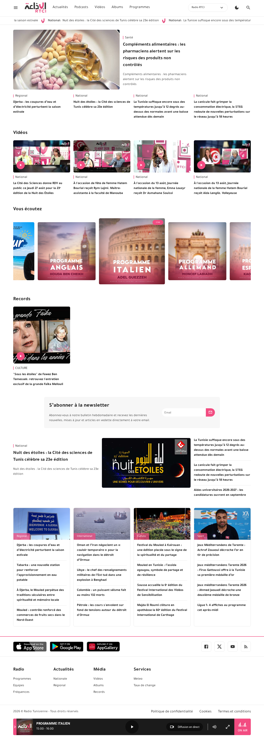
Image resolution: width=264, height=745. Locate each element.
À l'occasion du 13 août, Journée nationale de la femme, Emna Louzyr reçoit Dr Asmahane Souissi (159, 188)
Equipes (18, 685)
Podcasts (81, 7)
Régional (21, 96)
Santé (129, 38)
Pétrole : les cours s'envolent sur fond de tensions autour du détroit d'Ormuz (101, 610)
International (84, 536)
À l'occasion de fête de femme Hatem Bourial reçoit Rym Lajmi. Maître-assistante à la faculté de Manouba (100, 188)
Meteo (138, 679)
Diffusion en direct (188, 726)
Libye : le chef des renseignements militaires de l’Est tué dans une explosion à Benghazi (102, 575)
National (81, 96)
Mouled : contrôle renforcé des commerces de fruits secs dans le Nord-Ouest (41, 615)
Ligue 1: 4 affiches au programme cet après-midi (221, 608)
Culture (141, 536)
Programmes (140, 7)
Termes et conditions (234, 712)
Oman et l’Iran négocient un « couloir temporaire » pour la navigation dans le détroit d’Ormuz (98, 553)
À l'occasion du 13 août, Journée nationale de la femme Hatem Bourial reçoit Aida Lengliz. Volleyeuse (220, 188)
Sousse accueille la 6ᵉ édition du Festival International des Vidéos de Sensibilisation (160, 590)
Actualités (60, 7)
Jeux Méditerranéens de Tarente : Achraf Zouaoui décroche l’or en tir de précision (221, 550)
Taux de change (145, 685)
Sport (200, 536)
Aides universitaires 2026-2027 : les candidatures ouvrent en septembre (220, 493)
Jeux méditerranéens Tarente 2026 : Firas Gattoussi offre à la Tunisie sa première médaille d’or (221, 570)
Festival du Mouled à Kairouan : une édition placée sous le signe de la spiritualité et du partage (162, 550)
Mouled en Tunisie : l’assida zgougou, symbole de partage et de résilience (160, 570)
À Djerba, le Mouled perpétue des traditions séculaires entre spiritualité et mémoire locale (40, 595)
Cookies (205, 712)
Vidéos (100, 7)
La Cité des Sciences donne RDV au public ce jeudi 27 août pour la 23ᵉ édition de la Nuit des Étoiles (37, 188)
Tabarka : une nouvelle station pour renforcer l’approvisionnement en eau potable (38, 573)
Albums (117, 7)
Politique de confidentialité (172, 712)
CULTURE (21, 368)
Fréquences (21, 692)
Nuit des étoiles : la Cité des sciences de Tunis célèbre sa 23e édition (79, 20)
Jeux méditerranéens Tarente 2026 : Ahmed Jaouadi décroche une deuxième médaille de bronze (221, 590)
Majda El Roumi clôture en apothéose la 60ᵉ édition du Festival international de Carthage (162, 610)
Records (21, 299)
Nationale (60, 679)
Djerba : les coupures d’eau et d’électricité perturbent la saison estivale (37, 107)
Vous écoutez (27, 209)
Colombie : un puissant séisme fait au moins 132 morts (101, 593)
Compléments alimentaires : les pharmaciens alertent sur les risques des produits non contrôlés (154, 55)
